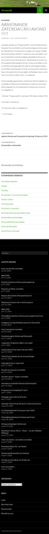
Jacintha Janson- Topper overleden (14, 377)
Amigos (4, 186)
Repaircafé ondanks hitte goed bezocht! (16, 296)
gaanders (5, 20)
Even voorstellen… (8, 467)
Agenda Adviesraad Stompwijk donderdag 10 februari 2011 (24, 134)
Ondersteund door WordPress (11, 531)
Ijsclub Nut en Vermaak (10, 231)
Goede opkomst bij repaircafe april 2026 (17, 350)
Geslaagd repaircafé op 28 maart (14, 397)
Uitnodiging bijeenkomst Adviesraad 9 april (18, 417)
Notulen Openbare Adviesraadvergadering (17, 282)
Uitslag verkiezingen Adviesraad (13, 424)
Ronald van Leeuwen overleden (13, 370)
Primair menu (46, 10)
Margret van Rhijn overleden (12, 289)
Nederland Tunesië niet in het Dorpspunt (17, 302)
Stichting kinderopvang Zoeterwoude (15, 213)
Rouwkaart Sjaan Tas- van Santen (14, 446)
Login (3, 500)
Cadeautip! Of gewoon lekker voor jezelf (17, 343)
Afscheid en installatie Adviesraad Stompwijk (18, 383)
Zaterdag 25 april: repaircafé (12, 363)
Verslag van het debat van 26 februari (15, 460)
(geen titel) (5, 275)
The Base (4, 190)
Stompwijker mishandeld (11, 143)
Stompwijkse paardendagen (12, 217)
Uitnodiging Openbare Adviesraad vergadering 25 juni (22, 316)
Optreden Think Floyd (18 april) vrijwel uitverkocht (21, 404)
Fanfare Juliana (7, 199)
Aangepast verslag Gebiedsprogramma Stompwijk (20, 323)
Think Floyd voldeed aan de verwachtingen (17, 356)
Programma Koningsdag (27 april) (14, 390)
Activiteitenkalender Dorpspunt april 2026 (18, 410)
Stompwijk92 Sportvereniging (12, 222)
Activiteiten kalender (9, 181)
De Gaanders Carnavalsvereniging (14, 195)
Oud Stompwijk (7, 204)
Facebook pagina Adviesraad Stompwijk (16, 336)
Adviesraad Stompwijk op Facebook (15, 453)
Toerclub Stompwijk (9, 226)
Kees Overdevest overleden (11, 329)
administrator (21, 38)
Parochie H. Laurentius (10, 208)
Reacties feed (6, 509)
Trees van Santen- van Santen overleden (16, 440)
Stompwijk (6, 10)
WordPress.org (7, 513)
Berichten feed (7, 504)
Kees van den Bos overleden (12, 269)
